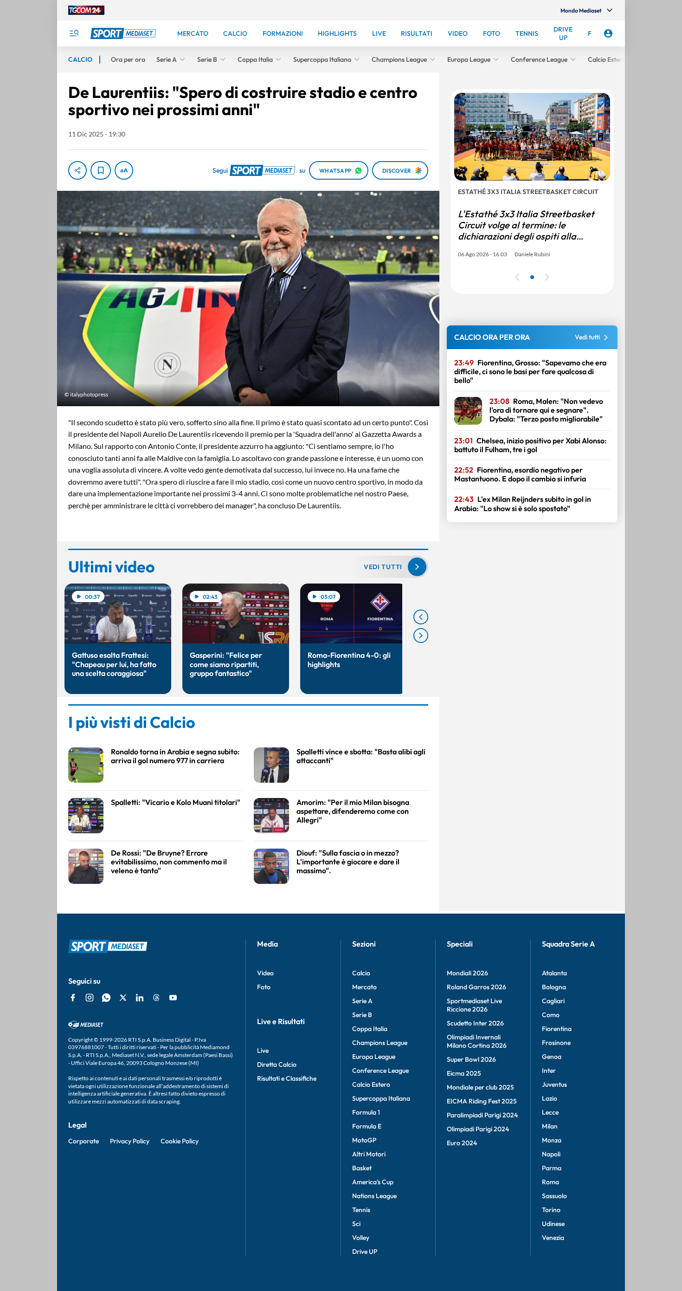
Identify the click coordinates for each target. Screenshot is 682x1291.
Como (551, 1015)
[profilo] (608, 33)
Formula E (366, 1126)
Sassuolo (554, 1196)
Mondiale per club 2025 (480, 1087)
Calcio (361, 973)
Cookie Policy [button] (180, 1141)
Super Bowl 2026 (471, 1059)
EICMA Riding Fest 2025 (482, 1101)
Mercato (364, 987)
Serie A (362, 1001)
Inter (549, 1070)
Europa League (373, 1056)
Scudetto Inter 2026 (475, 1023)
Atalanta (554, 973)
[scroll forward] (420, 635)
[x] (123, 997)
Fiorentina (557, 1029)
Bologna (554, 987)
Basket (362, 1168)
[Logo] (124, 33)
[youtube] (173, 997)
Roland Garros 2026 (476, 987)
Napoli (551, 1154)
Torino (551, 1210)
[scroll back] (420, 617)
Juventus (554, 1084)
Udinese (553, 1224)
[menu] (73, 33)
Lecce (550, 1112)
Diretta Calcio (276, 1064)
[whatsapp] (106, 997)
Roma (550, 1182)
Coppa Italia (369, 1029)
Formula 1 (366, 1112)
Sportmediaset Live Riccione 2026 (474, 1005)
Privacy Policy (129, 1141)
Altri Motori (369, 1154)
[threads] (156, 997)
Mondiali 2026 (467, 973)
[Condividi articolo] (77, 170)
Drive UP (364, 1251)
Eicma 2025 (464, 1073)
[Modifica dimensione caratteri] (124, 170)
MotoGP (364, 1140)
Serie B (362, 1015)
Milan (550, 1126)
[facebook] (72, 997)
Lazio (549, 1098)
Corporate (83, 1141)
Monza (551, 1140)
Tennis (361, 1210)
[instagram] (89, 997)
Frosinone (556, 1042)
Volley (360, 1237)
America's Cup (372, 1182)
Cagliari (553, 1001)
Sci (356, 1224)
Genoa (551, 1056)
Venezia (553, 1237)
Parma (551, 1168)
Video (265, 973)
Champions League (379, 1042)
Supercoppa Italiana (381, 1098)
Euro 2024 (462, 1143)
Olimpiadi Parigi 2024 (478, 1129)
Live (263, 1050)
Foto (263, 987)
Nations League (374, 1196)
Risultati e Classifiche (286, 1078)
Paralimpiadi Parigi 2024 (482, 1115)
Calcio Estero (371, 1084)
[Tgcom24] (86, 10)
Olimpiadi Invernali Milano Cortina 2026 (477, 1041)
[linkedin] (139, 997)
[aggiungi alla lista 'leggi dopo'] (100, 170)
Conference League (380, 1070)
